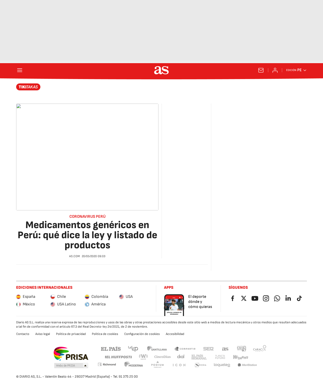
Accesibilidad (175, 334)
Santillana (157, 348)
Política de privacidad (71, 334)
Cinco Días (162, 357)
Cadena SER (208, 348)
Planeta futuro (220, 357)
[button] (71, 365)
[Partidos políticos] (28, 86)
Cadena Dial (181, 357)
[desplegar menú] (19, 70)
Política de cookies (105, 334)
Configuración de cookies (142, 334)
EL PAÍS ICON (179, 365)
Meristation (247, 365)
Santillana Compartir (185, 348)
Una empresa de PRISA (70, 353)
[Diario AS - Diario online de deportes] (161, 70)
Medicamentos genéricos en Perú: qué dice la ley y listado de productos (87, 235)
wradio (143, 357)
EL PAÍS (111, 348)
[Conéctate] (275, 70)
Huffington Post (118, 357)
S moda (200, 365)
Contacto (22, 334)
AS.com (225, 348)
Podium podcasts (157, 365)
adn (241, 348)
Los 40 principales (133, 348)
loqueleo (222, 365)
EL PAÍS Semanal (199, 357)
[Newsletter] (261, 70)
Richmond (106, 364)
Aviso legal (42, 334)
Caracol (260, 348)
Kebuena (240, 357)
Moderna (133, 365)
